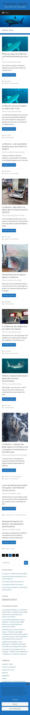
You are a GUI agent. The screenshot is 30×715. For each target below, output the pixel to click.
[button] (27, 684)
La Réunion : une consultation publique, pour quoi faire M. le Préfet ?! (14, 146)
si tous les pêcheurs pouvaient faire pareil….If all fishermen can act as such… (14, 488)
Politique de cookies (6, 712)
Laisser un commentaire (11, 83)
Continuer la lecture (9, 75)
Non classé (7, 135)
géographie (7, 81)
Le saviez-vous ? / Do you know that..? (15, 515)
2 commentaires (9, 137)
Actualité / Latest (9, 476)
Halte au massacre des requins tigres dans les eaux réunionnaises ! (15, 378)
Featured (5, 673)
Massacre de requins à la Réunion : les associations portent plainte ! (12, 524)
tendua (19, 62)
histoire (4, 678)
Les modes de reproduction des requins (14, 646)
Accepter (15, 699)
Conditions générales (15, 712)
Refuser (15, 704)
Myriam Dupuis (22, 455)
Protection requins (15, 4)
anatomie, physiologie (9, 667)
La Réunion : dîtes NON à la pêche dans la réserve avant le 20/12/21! (15, 210)
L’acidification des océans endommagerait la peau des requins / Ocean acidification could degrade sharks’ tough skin (15, 636)
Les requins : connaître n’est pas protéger (14, 573)
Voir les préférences (15, 708)
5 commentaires (9, 304)
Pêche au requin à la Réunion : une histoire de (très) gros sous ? (15, 56)
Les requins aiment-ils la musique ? (13, 584)
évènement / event (8, 670)
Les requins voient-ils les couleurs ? (13, 581)
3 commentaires (9, 407)
